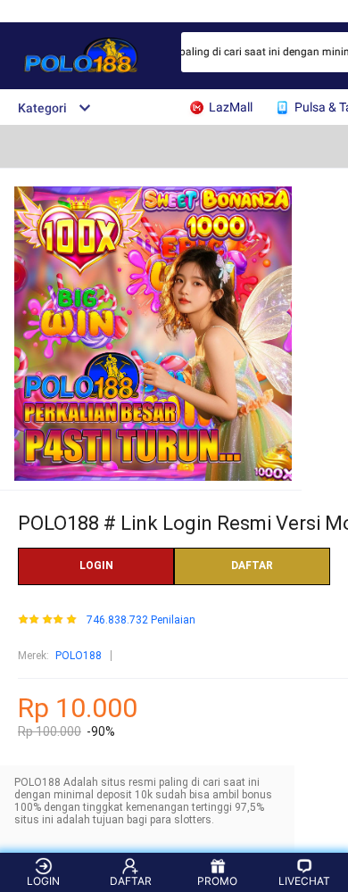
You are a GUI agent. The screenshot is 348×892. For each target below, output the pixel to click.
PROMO (217, 881)
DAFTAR (252, 565)
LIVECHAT (304, 881)
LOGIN (96, 565)
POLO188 (78, 655)
